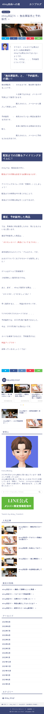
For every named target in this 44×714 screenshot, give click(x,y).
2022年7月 (6, 631)
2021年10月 (6, 671)
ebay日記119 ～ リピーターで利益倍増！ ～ (18, 594)
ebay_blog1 (6, 12)
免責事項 (29, 709)
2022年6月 (6, 635)
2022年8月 (6, 626)
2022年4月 (6, 644)
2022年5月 (6, 640)
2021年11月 (6, 666)
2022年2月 (6, 653)
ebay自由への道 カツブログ (23, 4)
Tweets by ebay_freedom (12, 514)
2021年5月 (6, 684)
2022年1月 (6, 657)
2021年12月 (6, 662)
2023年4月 (6, 622)
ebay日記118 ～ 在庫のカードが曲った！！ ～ (19, 599)
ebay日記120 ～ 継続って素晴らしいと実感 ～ (19, 589)
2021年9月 (6, 675)
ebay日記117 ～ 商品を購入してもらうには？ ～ (19, 603)
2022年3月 (6, 649)
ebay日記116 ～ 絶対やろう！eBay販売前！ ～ (19, 608)
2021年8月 (6, 680)
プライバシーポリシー (18, 709)
